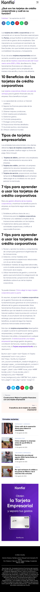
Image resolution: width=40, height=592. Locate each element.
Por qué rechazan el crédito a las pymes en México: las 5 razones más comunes (26, 471)
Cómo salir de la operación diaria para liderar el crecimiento (25, 428)
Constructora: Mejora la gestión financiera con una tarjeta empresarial (20, 399)
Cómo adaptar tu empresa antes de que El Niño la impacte (25, 443)
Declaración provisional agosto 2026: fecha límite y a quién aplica (26, 457)
